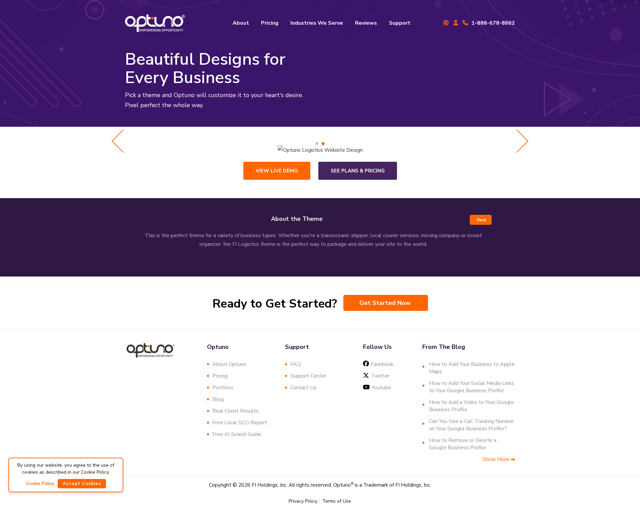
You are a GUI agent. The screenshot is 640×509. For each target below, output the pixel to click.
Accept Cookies (82, 484)
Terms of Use (336, 501)
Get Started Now (384, 303)
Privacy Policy (303, 501)
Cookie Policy (40, 484)
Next (517, 141)
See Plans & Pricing (358, 170)
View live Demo (277, 170)
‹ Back (480, 219)
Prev (123, 141)
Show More (496, 459)
